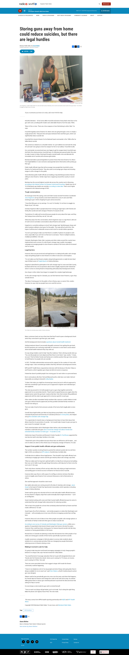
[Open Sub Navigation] (34, 15)
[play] (20, 11)
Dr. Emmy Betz (64, 414)
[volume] (24, 11)
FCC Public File (53, 639)
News (37, 15)
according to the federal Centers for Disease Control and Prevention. (45, 184)
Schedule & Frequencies (25, 15)
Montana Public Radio (64, 605)
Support (99, 15)
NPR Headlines (28, 610)
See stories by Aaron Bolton (28, 626)
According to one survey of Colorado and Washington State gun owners (46, 524)
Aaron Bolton (36, 46)
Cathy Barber (49, 379)
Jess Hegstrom (29, 197)
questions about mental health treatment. (58, 342)
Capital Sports (43, 261)
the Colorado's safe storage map (38, 416)
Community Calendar (80, 15)
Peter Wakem (54, 571)
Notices (75, 639)
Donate (107, 4)
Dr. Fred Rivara (64, 435)
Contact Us (76, 642)
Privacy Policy (65, 642)
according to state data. (56, 186)
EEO (51, 642)
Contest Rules (65, 639)
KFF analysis (45, 452)
